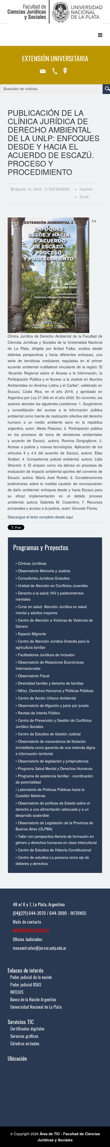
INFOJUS (16, 992)
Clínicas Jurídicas (31, 563)
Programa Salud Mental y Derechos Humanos (54, 768)
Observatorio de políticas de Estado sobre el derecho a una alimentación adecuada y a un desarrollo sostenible (53, 809)
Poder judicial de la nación (31, 977)
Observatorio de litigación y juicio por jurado (53, 705)
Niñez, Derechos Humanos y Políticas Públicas (55, 690)
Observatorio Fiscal (33, 675)
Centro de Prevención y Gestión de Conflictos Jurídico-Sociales (54, 723)
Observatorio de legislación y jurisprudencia (53, 761)
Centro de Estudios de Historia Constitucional (54, 849)
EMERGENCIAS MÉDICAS (31, 930)
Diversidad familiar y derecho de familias (50, 683)
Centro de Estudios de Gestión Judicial (49, 733)
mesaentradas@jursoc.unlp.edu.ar (40, 948)
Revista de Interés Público (38, 712)
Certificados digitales (27, 1029)
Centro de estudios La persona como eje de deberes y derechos (52, 860)
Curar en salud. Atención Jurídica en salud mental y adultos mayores (51, 609)
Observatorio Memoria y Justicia (43, 570)
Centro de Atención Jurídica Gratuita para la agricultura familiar (52, 644)
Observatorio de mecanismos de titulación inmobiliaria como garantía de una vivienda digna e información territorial (55, 747)
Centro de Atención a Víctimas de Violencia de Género (54, 623)
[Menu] (100, 35)
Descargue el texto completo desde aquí (40, 516)
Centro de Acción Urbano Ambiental (46, 698)
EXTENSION (59, 189)
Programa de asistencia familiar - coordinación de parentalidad (54, 779)
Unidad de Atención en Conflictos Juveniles (52, 585)
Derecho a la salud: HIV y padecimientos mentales (50, 596)
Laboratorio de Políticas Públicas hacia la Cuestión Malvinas (50, 792)
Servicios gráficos (24, 1036)
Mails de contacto (27, 922)
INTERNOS (78, 913)
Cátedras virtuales (24, 1043)
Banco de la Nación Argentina (33, 999)
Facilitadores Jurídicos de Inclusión (46, 654)
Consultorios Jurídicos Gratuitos (43, 578)
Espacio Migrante (31, 633)
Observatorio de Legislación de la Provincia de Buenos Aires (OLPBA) (54, 825)
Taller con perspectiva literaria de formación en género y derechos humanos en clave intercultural (56, 839)
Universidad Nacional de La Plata (36, 1007)
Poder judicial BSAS (25, 985)
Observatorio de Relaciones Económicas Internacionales (50, 665)
